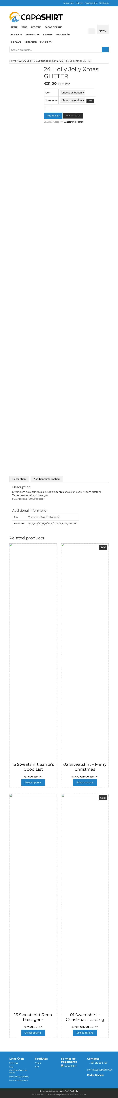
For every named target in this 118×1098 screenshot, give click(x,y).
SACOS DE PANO (53, 27)
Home (13, 60)
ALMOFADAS (32, 34)
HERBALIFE (31, 42)
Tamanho (51, 100)
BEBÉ (24, 27)
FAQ (11, 1067)
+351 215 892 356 (98, 1062)
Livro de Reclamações (18, 1080)
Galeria (79, 3)
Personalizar (73, 115)
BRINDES (48, 34)
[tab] (19, 479)
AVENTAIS (36, 27)
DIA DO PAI (46, 42)
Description (19, 479)
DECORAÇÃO (63, 34)
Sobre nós (68, 3)
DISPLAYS (16, 42)
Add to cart (53, 115)
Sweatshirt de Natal (47, 60)
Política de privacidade (19, 1077)
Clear (90, 101)
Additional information (47, 479)
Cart (37, 1067)
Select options (33, 782)
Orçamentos (91, 3)
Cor (47, 92)
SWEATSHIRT (26, 60)
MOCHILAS (16, 34)
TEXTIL (14, 27)
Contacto (104, 3)
